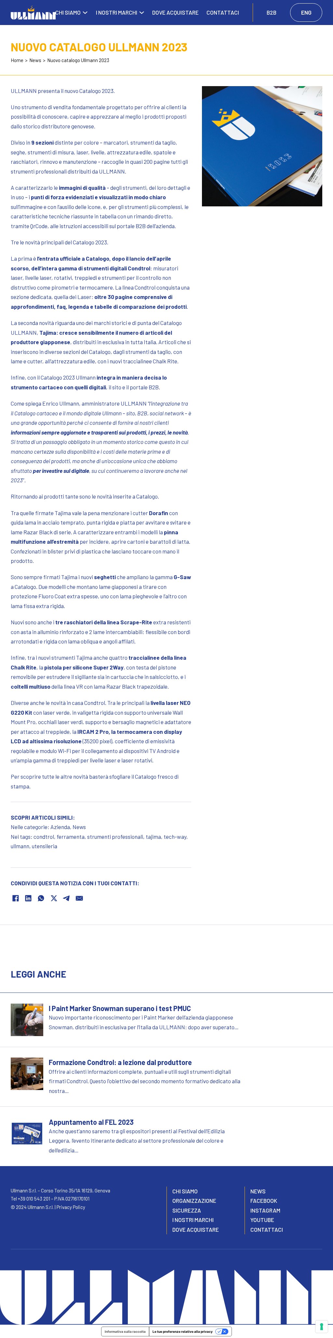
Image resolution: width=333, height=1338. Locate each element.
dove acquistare (195, 1229)
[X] (54, 898)
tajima (153, 836)
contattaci (266, 1229)
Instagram (265, 1210)
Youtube (262, 1219)
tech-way (175, 836)
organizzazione (194, 1200)
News (79, 827)
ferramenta (71, 836)
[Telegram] (67, 898)
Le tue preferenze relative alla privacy (183, 1331)
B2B (271, 12)
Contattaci (222, 12)
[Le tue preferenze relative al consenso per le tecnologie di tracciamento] (321, 1326)
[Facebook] (15, 898)
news (258, 1191)
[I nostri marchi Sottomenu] (141, 12)
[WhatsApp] (41, 898)
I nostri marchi (116, 12)
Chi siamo (68, 12)
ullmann (20, 846)
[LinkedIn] (28, 898)
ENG (306, 12)
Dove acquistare (175, 12)
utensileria (44, 846)
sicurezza (186, 1210)
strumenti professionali (115, 836)
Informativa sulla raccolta (125, 1331)
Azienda (60, 827)
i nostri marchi (193, 1219)
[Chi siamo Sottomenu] (85, 12)
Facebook (263, 1200)
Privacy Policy (71, 1207)
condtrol (43, 836)
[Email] (79, 898)
